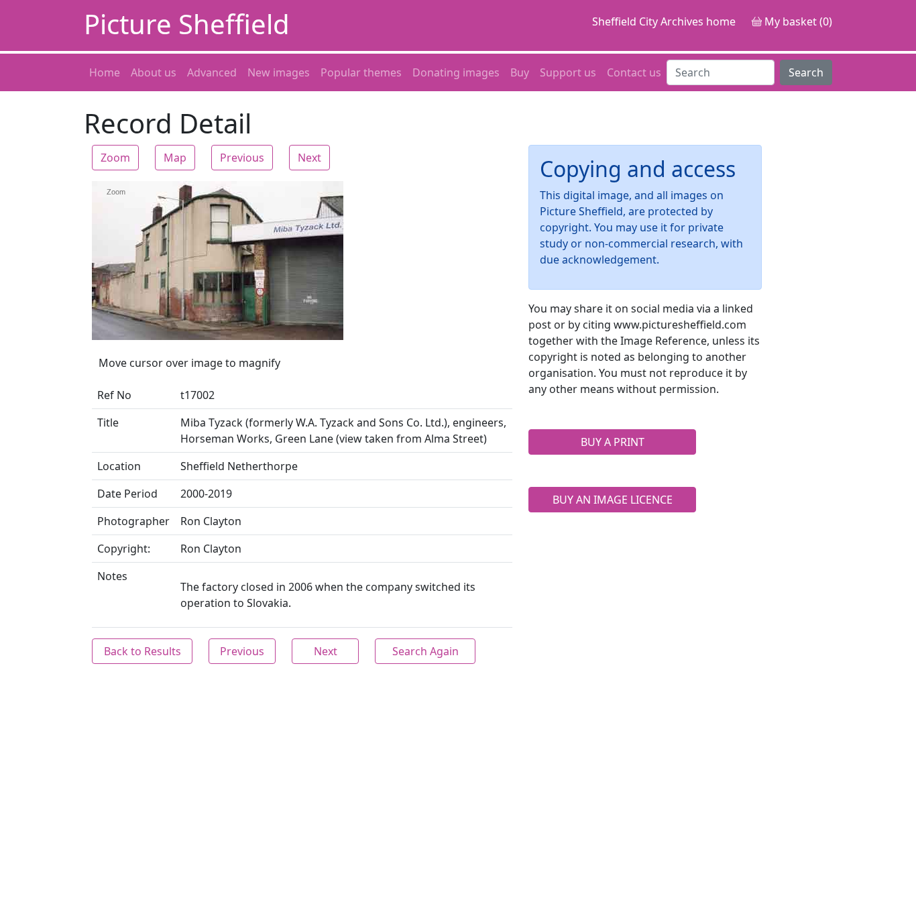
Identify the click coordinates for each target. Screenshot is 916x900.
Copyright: (123, 548)
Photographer (133, 521)
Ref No (114, 395)
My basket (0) (797, 21)
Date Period (127, 493)
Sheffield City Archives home (664, 21)
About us (153, 72)
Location (119, 466)
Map (175, 157)
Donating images (456, 72)
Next (309, 157)
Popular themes (361, 72)
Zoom (115, 157)
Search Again (425, 651)
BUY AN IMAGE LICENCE (613, 499)
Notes (112, 576)
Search (806, 72)
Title (108, 422)
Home (104, 72)
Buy (519, 72)
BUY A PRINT (612, 442)
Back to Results (142, 651)
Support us (568, 72)
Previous (242, 157)
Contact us (634, 72)
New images (278, 72)
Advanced (212, 72)
